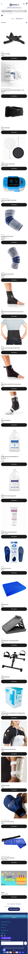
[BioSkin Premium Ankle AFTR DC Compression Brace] (14, 368)
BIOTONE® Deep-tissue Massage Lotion (8, 495)
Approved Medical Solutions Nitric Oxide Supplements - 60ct (12, 90)
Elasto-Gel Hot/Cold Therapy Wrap (7, 857)
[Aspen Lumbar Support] (14, 112)
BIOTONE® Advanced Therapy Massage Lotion (9, 456)
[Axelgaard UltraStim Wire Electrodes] (14, 148)
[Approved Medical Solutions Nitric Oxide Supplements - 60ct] (14, 74)
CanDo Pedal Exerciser (5, 676)
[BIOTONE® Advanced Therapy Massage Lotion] (14, 440)
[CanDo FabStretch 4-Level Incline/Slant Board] (14, 625)
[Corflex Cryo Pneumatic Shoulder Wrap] (14, 733)
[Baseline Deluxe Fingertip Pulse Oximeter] (14, 184)
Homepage (3, 13)
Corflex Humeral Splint (5, 785)
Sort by (12, 18)
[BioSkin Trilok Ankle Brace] (14, 404)
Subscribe (25, 943)
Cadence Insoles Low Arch (6, 568)
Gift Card (2, 892)
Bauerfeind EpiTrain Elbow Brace (7, 236)
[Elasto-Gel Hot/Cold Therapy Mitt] (14, 806)
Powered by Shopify (20, 948)
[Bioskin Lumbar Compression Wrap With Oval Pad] (14, 332)
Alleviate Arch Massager (5, 53)
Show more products (14, 909)
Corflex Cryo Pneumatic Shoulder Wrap (8, 749)
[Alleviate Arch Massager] (14, 38)
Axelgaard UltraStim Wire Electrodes (8, 164)
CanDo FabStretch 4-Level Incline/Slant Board (10, 640)
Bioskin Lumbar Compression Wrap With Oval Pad (10, 348)
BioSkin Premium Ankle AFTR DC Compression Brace (11, 384)
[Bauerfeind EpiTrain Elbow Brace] (14, 220)
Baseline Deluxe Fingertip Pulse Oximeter (8, 200)
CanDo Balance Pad (4, 604)
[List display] (26, 22)
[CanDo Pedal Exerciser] (14, 661)
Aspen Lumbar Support (5, 127)
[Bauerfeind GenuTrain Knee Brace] (14, 258)
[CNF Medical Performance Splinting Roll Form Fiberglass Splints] (14, 697)
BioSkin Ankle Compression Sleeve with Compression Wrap (12, 311)
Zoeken (25, 11)
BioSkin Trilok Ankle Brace (6, 420)
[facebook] (4, 935)
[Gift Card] (14, 878)
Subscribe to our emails (5, 940)
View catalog (2, 3)
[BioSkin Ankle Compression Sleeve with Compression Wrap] (14, 296)
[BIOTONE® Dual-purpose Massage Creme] (14, 516)
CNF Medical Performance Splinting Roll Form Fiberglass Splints (13, 713)
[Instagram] (1, 935)
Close (14, 921)
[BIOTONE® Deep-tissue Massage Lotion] (14, 480)
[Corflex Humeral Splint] (14, 769)
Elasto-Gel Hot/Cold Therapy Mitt (7, 821)
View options (14, 58)
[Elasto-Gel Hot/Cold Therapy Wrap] (14, 842)
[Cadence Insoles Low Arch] (14, 552)
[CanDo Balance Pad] (14, 588)
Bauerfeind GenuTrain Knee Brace (7, 274)
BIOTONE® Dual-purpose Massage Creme (9, 532)
